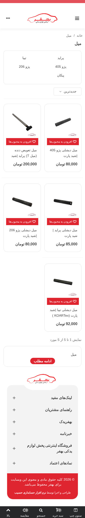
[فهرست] (76, 18)
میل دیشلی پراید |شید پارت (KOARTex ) (65, 235)
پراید (61, 58)
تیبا (24, 58)
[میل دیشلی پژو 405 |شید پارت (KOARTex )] (63, 122)
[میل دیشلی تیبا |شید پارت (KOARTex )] (63, 282)
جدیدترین (69, 91)
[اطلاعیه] (42, 1)
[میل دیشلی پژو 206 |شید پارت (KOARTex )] (22, 202)
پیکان (60, 75)
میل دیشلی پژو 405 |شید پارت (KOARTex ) (63, 155)
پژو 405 (60, 66)
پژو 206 (24, 66)
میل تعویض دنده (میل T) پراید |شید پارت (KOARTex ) (24, 155)
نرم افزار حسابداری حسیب (30, 492)
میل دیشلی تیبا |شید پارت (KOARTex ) (63, 312)
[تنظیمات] (8, 18)
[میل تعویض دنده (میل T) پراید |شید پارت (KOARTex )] (22, 122)
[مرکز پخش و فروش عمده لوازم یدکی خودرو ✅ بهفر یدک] (42, 18)
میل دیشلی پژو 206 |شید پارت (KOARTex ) (23, 235)
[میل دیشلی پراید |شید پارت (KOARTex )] (63, 202)
